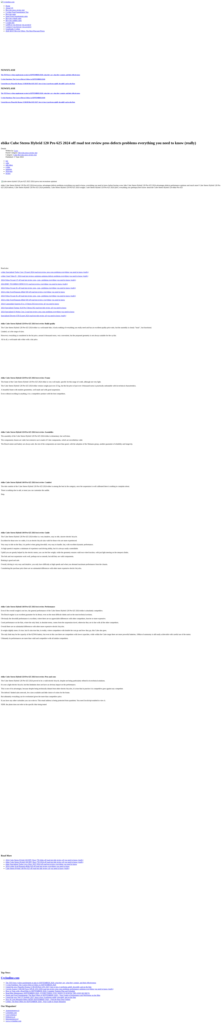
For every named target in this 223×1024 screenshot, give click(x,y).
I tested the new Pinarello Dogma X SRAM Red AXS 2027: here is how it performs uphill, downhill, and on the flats (38, 83)
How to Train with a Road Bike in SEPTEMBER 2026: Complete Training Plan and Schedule (40, 991)
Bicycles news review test (15, 10)
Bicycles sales (11, 14)
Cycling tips (10, 23)
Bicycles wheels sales (13, 18)
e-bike (8, 167)
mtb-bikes (9, 165)
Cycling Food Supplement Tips (17, 12)
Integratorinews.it (12, 1019)
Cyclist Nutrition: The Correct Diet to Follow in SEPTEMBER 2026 (23, 79)
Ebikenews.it (10, 1017)
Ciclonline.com (11, 1013)
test (7, 161)
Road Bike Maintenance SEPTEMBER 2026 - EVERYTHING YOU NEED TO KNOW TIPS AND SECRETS (48, 993)
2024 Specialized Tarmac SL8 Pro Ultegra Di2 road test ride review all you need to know (33, 308)
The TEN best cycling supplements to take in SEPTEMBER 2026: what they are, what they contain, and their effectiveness (40, 75)
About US (9, 8)
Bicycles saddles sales (14, 21)
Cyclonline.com (10, 977)
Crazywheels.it (11, 1015)
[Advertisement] (70, 50)
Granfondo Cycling (13, 29)
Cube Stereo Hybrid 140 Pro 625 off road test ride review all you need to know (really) (37, 868)
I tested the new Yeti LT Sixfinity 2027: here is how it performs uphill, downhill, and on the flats (41, 997)
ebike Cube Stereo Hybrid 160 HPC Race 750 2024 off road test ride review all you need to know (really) (44, 862)
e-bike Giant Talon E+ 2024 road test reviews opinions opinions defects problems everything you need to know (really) (44, 276)
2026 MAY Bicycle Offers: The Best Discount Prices (25, 31)
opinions (9, 169)
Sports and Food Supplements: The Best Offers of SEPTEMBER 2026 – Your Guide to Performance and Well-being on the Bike (53, 995)
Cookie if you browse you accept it (18, 27)
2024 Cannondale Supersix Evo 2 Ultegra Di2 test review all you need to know (30, 304)
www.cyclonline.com (13, 1021)
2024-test (9, 171)
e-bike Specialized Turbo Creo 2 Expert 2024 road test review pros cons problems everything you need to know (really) (45, 272)
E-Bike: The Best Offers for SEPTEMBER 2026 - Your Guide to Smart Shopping (36, 1002)
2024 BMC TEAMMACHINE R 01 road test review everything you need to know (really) (34, 284)
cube (7, 163)
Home (8, 6)
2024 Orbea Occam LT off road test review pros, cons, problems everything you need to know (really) (38, 280)
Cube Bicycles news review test (25, 155)
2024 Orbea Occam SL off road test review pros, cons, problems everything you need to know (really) (38, 288)
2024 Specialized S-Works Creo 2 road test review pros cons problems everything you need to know (37, 312)
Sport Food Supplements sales (17, 16)
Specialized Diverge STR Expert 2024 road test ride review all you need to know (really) (33, 316)
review (8, 173)
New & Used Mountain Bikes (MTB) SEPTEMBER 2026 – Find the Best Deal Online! (38, 999)
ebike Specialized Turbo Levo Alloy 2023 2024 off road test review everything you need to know (41, 864)
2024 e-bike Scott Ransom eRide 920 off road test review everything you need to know (33, 292)
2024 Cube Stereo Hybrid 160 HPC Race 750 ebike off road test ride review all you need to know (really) (44, 860)
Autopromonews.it (12, 1011)
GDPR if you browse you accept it (18, 25)
